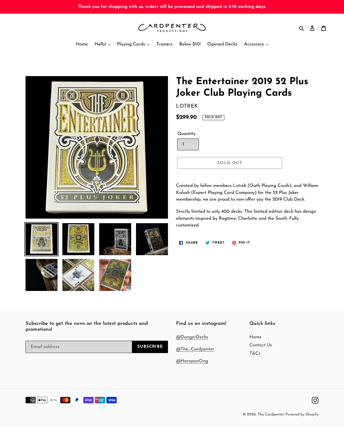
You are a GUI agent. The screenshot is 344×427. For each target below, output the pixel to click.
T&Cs (254, 353)
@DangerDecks (192, 337)
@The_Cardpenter (195, 349)
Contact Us (260, 345)
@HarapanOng (192, 361)
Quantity (186, 133)
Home (255, 337)
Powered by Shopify (301, 414)
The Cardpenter (271, 414)
